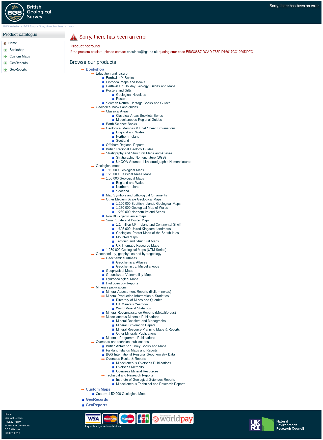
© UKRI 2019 (12, 433)
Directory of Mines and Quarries (139, 300)
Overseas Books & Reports (126, 359)
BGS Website (11, 26)
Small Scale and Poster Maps (128, 220)
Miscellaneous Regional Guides (139, 120)
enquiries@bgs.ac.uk (142, 52)
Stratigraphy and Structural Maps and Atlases (139, 153)
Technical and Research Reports (129, 375)
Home (12, 43)
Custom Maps (20, 56)
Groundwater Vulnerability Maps (129, 275)
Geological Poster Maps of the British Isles (147, 233)
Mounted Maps (127, 237)
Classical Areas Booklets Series (139, 116)
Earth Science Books (121, 124)
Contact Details (13, 418)
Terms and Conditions (17, 425)
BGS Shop (29, 26)
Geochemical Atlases (121, 258)
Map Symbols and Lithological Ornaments (136, 195)
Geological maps (108, 166)
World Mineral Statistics (133, 308)
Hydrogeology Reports (122, 283)
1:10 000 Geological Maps (125, 170)
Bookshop (17, 50)
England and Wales (130, 132)
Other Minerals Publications (136, 333)
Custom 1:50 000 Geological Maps (121, 394)
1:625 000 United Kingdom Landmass (143, 229)
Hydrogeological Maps (122, 279)
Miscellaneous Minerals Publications (132, 317)
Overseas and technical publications (122, 342)
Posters (121, 99)
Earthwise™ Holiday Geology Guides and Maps (140, 86)
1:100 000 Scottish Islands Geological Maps (148, 204)
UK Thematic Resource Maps (137, 245)
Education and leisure (111, 73)
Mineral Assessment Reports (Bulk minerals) (138, 292)
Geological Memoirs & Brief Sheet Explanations (141, 128)
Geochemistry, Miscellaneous (137, 266)
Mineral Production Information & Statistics (137, 296)
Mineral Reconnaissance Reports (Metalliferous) (141, 312)
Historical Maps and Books (125, 82)
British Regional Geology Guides (129, 149)
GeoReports (18, 69)
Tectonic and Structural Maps (137, 241)
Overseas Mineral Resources (137, 371)
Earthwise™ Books (120, 78)
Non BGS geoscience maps (126, 216)
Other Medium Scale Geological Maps (134, 199)
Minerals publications (111, 287)
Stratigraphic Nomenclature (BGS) (141, 157)
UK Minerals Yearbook (132, 304)
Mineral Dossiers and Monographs (141, 321)
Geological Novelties (131, 95)
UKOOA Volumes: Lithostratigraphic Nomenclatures (153, 162)
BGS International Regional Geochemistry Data (140, 354)
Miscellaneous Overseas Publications (143, 363)
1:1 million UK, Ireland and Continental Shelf (148, 224)
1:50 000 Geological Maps (125, 178)
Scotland (122, 140)
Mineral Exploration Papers (135, 325)
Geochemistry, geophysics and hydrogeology (129, 254)
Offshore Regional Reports (125, 145)
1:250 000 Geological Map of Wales (142, 208)
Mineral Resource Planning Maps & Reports (148, 329)
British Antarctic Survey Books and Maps (136, 346)
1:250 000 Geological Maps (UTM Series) (136, 250)
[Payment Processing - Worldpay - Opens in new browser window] (172, 422)
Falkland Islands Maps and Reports (132, 350)
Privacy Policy (13, 421)
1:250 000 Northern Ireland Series (140, 212)
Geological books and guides (117, 107)
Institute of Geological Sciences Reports (145, 380)
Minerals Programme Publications (130, 338)
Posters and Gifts (119, 90)
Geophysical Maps (119, 271)
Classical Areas (117, 111)
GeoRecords (19, 63)
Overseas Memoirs (130, 367)
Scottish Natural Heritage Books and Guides (138, 103)
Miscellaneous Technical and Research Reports (150, 384)
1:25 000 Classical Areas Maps (128, 174)
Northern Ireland (127, 136)
